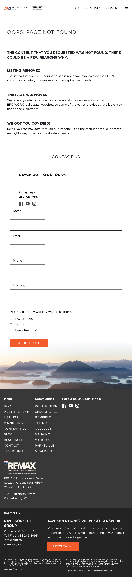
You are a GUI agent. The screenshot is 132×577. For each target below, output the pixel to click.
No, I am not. (24, 319)
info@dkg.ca (28, 192)
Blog (8, 434)
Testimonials (15, 451)
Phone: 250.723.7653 (19, 531)
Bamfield (43, 417)
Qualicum (43, 451)
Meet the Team (17, 412)
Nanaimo (42, 434)
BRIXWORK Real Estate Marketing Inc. (94, 571)
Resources (13, 440)
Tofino (41, 423)
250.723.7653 (29, 196)
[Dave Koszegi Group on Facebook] (21, 203)
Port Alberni (46, 406)
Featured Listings (86, 8)
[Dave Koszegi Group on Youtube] (28, 203)
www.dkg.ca (12, 544)
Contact (113, 8)
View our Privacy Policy (14, 569)
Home (8, 406)
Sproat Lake (46, 412)
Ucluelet (43, 429)
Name (17, 211)
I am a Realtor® (26, 330)
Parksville (44, 445)
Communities (15, 429)
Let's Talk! (62, 546)
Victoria (42, 440)
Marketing (13, 423)
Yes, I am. (21, 324)
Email (17, 236)
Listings (11, 417)
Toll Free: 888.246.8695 (21, 535)
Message (19, 285)
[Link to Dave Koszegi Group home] (23, 8)
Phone (17, 260)
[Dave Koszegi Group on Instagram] (34, 203)
